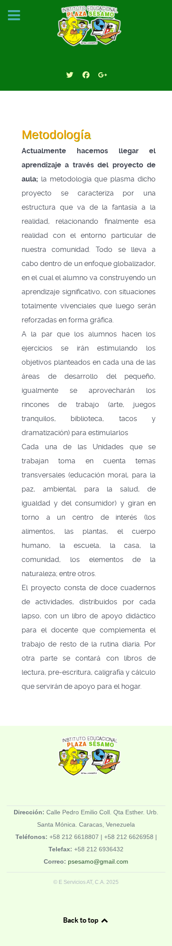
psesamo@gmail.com (98, 861)
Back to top (81, 920)
